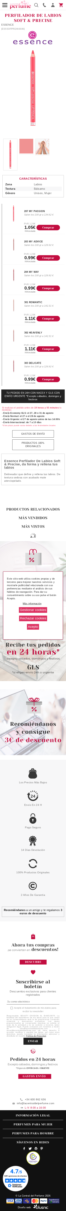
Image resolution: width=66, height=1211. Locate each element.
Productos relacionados (33, 509)
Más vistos (33, 526)
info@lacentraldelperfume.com (35, 1103)
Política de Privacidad (36, 1036)
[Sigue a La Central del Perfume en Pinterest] (41, 1149)
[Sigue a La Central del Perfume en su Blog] (36, 1149)
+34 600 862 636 (35, 1099)
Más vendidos (33, 518)
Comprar (48, 227)
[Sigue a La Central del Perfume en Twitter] (30, 1149)
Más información (32, 603)
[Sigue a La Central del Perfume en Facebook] (24, 1149)
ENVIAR (33, 1041)
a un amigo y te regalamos (33, 911)
